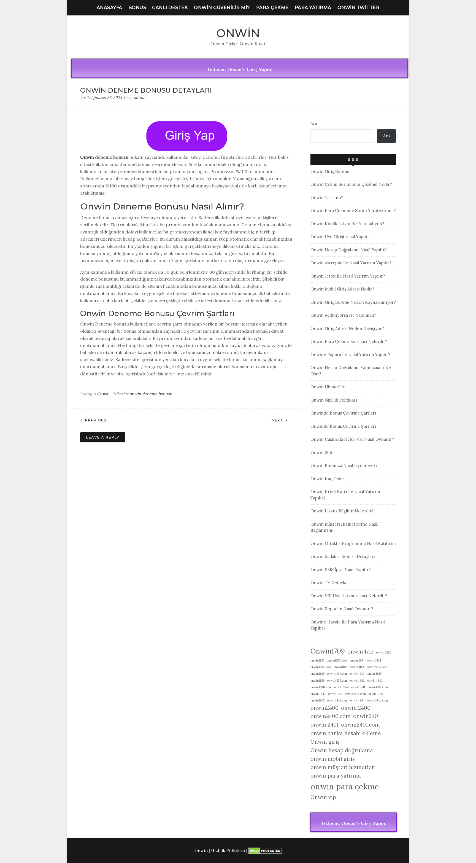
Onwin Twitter (358, 7)
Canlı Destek (170, 7)
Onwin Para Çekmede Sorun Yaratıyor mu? (353, 210)
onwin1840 (357, 680)
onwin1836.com (337, 674)
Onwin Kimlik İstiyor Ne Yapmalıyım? (347, 223)
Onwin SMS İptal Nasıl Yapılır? (340, 569)
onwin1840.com (321, 687)
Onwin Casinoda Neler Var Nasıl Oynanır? (352, 439)
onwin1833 (317, 660)
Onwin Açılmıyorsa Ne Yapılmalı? (343, 315)
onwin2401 (366, 716)
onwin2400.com (330, 716)
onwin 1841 (341, 687)
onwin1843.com (337, 700)
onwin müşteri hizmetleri (343, 767)
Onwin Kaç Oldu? (327, 478)
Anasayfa (109, 7)
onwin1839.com (337, 680)
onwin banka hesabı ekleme (345, 733)
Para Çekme (272, 7)
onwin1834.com (320, 667)
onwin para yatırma (335, 775)
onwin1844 (357, 700)
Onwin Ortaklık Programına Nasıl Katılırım (353, 543)
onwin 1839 (374, 674)
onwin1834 (374, 660)
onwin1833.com (337, 660)
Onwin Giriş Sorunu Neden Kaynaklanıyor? (353, 302)
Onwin (238, 33)
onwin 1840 (375, 680)
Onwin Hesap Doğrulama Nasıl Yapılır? (348, 249)
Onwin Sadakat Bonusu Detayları (342, 556)
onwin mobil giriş (332, 759)
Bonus (137, 7)
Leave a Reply (102, 437)
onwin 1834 (357, 660)
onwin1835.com (377, 667)
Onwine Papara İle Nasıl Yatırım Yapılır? (350, 354)
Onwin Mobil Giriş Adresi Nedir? (342, 289)
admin (139, 97)
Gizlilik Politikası (228, 850)
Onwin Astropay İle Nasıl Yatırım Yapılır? (350, 262)
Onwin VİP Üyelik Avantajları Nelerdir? (348, 595)
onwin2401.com (360, 724)
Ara (313, 123)
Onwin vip (323, 797)
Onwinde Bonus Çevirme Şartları (343, 413)
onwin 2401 (324, 724)
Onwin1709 (327, 651)
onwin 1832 (383, 652)
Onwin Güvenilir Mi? (222, 7)
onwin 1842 (318, 694)
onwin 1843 (375, 694)
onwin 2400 (355, 708)
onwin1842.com (355, 694)
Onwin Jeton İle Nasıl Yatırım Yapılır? (347, 276)
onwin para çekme (344, 786)
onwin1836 (317, 674)
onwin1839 (317, 680)
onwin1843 (317, 700)
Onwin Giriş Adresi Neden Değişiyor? (347, 328)
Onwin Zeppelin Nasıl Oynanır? (341, 608)
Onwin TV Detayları (330, 582)
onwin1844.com (377, 700)
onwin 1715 (360, 651)
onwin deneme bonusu (150, 393)
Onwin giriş (325, 741)
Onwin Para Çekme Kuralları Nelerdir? (348, 341)
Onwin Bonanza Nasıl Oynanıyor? (344, 465)
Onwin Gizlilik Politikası (333, 400)
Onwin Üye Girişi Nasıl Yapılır (339, 236)
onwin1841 (358, 687)
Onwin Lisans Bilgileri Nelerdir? (342, 511)
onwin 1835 (357, 667)
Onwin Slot (321, 452)
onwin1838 (357, 674)
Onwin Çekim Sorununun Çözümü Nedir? (351, 184)
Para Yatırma (313, 7)
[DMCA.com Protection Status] (265, 850)
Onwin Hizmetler (327, 386)
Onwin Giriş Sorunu (329, 171)
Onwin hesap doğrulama (341, 750)
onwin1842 (335, 694)
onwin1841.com (377, 687)
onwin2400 (324, 708)
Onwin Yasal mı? (326, 197)
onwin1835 (340, 667)
